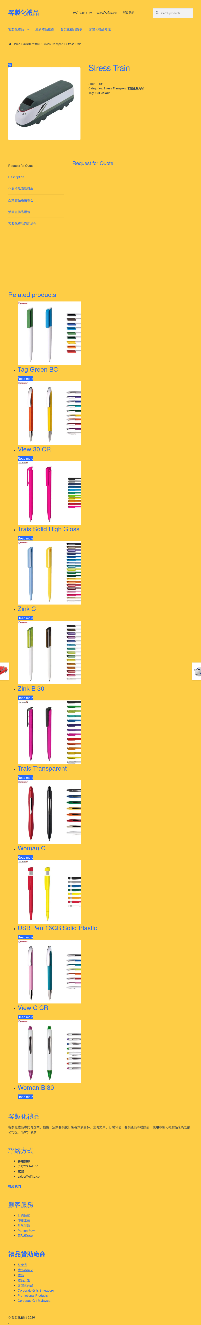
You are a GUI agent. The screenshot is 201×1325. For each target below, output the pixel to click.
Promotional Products (33, 1295)
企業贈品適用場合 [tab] (20, 200)
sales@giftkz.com (107, 12)
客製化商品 (25, 1285)
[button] (10, 65)
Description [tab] (16, 177)
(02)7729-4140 (82, 12)
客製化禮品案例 (71, 29)
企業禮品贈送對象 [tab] (20, 188)
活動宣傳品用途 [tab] (19, 212)
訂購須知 (24, 1215)
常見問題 (24, 1225)
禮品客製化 (25, 1270)
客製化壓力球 (31, 44)
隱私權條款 (25, 1235)
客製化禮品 (23, 12)
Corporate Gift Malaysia (34, 1300)
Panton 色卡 (26, 1230)
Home (16, 44)
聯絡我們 (128, 12)
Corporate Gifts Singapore (36, 1290)
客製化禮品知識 (100, 29)
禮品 (21, 1275)
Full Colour (102, 93)
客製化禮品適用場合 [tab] (22, 223)
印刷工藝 (24, 1220)
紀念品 (22, 1265)
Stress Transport (53, 44)
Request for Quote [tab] (21, 165)
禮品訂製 (24, 1280)
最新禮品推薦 (44, 29)
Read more (25, 378)
